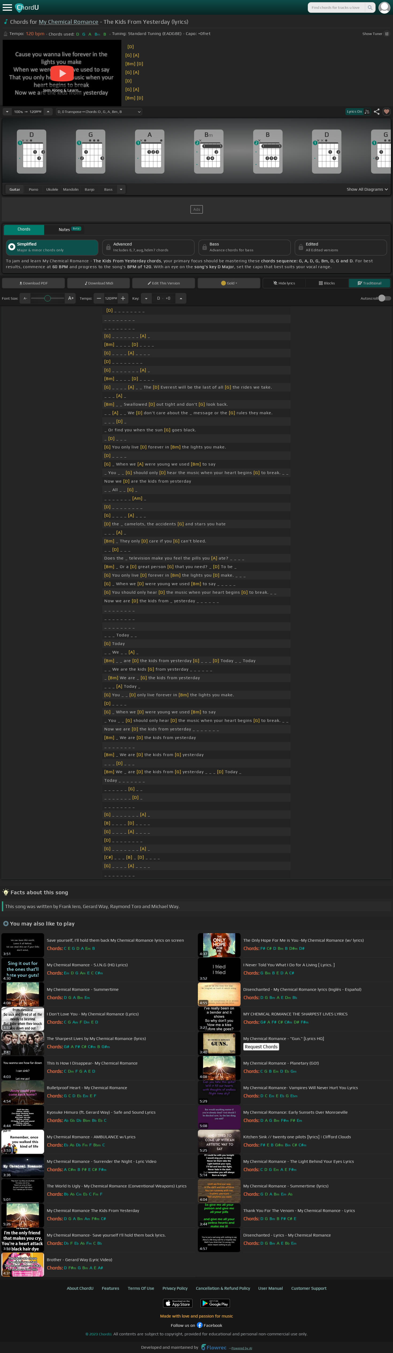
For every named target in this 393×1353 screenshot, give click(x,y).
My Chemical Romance (68, 21)
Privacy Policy (175, 1288)
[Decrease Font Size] (25, 298)
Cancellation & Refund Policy (223, 1288)
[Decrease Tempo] (7, 111)
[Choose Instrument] (121, 189)
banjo (89, 189)
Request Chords (261, 1046)
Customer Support (308, 1288)
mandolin (71, 189)
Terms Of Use (141, 1288)
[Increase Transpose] (181, 298)
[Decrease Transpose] (146, 298)
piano (33, 189)
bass (108, 189)
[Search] (370, 7)
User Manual (270, 1288)
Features (110, 1288)
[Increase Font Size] (70, 298)
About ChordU (80, 1288)
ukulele (52, 189)
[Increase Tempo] (48, 111)
